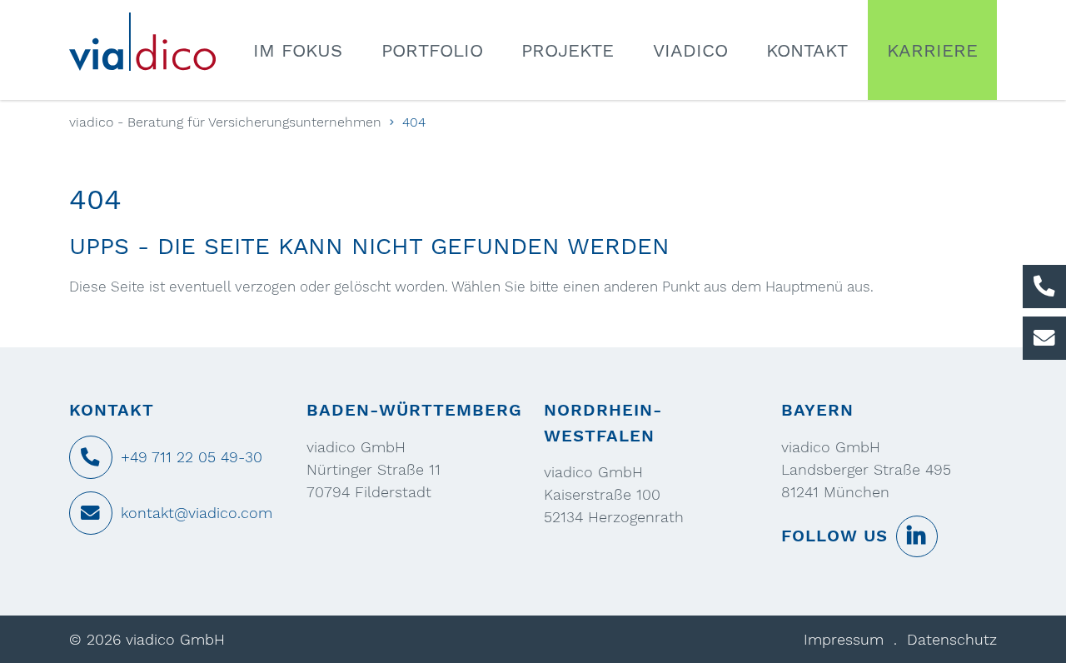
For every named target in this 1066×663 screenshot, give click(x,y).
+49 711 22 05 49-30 (191, 457)
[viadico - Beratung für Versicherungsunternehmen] (152, 41)
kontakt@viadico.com (196, 512)
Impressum (844, 639)
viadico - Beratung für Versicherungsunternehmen (225, 122)
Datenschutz (952, 639)
